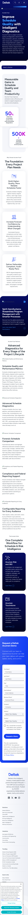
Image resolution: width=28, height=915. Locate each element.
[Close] (21, 884)
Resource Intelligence (7, 820)
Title (5, 683)
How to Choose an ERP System (10, 856)
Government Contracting (8, 842)
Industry (6, 711)
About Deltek (5, 877)
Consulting (5, 840)
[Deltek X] (12, 797)
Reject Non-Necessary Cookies (11, 907)
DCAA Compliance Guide (8, 862)
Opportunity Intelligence (8, 816)
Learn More (8, 585)
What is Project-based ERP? (9, 854)
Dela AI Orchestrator (7, 812)
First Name (6, 669)
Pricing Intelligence (7, 818)
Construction (5, 838)
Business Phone (8, 697)
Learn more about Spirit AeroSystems (9, 328)
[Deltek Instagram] (19, 797)
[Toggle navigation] (24, 3)
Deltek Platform (6, 810)
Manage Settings (11, 903)
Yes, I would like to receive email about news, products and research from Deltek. (14, 727)
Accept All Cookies (11, 912)
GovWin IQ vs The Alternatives (10, 868)
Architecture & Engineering (9, 836)
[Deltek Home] (6, 2)
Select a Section (7, 67)
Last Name (6, 676)
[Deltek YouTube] (16, 797)
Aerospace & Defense (7, 834)
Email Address (7, 690)
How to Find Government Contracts (11, 858)
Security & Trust (6, 879)
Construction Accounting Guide (10, 864)
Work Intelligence (6, 822)
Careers (4, 881)
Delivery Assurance (7, 824)
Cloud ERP (4, 814)
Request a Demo (12, 736)
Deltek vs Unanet (6, 866)
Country (6, 718)
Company (6, 704)
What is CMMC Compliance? (9, 860)
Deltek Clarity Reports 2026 (9, 852)
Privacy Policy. (10, 755)
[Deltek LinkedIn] (9, 797)
